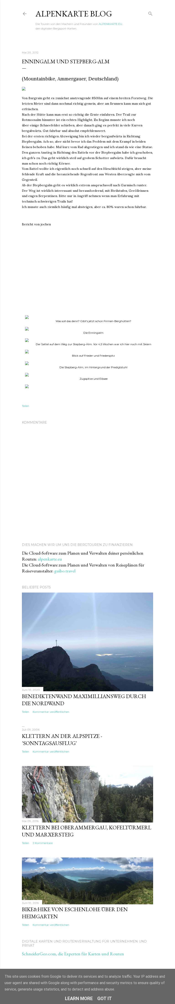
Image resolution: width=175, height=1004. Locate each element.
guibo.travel (64, 571)
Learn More (79, 998)
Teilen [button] (25, 406)
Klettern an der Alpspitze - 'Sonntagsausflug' (62, 739)
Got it (104, 998)
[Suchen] (150, 12)
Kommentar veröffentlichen (51, 711)
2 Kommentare (43, 843)
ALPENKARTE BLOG (74, 13)
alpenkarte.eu (50, 559)
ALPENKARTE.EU (110, 24)
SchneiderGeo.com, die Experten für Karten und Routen (73, 954)
